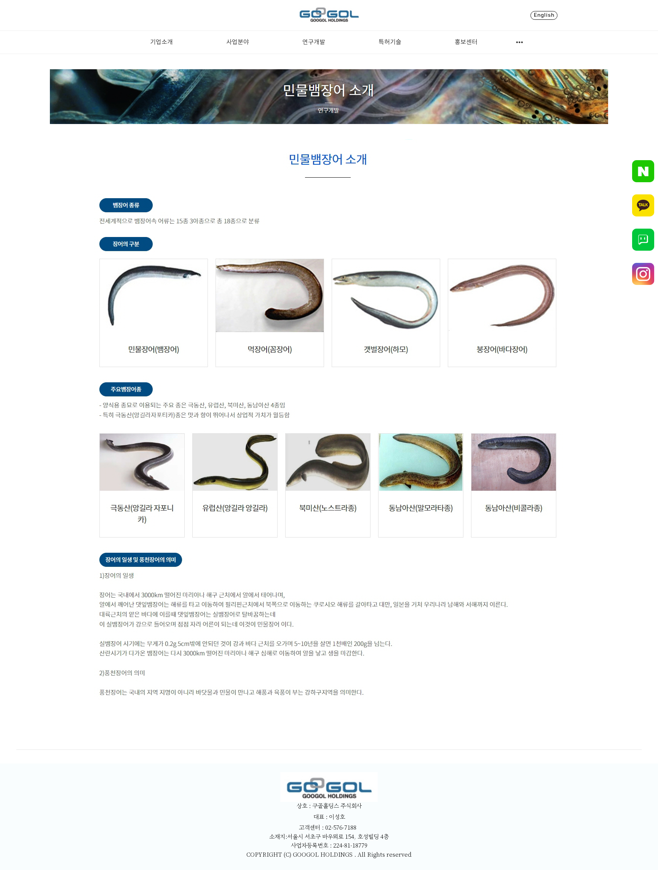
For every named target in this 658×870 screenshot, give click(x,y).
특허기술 (390, 42)
